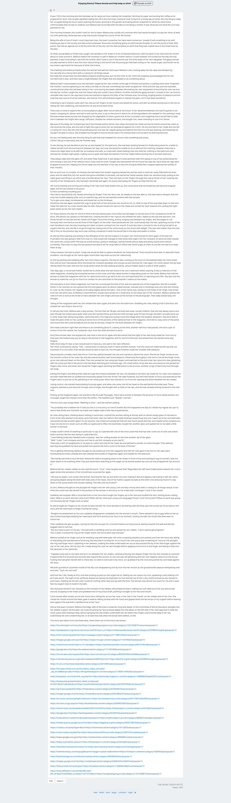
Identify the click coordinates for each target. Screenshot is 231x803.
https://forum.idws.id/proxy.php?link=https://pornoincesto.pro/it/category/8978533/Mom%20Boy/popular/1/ (100, 654)
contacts (122, 792)
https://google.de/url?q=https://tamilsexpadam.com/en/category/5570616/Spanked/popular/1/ (93, 713)
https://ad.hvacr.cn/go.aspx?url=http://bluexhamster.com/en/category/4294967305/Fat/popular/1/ (94, 703)
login (130, 792)
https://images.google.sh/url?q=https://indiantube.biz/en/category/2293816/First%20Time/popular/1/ (96, 761)
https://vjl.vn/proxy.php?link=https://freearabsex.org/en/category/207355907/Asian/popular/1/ (93, 689)
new (95, 792)
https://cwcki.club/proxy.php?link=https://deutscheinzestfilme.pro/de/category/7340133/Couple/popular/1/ (99, 732)
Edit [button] (51, 781)
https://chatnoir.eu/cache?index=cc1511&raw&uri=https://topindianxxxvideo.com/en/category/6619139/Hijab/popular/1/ (105, 644)
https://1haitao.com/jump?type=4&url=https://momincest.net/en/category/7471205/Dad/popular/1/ (95, 727)
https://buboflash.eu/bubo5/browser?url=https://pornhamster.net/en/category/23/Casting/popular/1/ (96, 746)
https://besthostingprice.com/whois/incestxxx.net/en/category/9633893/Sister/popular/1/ (91, 756)
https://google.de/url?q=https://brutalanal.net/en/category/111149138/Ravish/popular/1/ (91, 649)
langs (114, 792)
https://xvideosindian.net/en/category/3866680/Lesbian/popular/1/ (112, 737)
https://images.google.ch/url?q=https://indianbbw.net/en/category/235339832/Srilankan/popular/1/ (95, 693)
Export (60, 781)
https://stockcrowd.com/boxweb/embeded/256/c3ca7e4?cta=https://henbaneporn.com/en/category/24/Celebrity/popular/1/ (107, 708)
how (108, 792)
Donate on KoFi (144, 3)
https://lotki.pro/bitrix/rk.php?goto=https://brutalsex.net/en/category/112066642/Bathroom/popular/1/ (97, 766)
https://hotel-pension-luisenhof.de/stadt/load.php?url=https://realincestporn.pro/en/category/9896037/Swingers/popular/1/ (107, 717)
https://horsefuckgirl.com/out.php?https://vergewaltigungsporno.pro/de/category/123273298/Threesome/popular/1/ (104, 625)
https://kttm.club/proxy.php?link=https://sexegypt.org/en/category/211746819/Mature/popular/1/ (95, 635)
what (101, 792)
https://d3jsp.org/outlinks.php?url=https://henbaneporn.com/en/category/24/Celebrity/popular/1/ (95, 742)
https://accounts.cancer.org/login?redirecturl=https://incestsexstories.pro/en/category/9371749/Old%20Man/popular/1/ (105, 698)
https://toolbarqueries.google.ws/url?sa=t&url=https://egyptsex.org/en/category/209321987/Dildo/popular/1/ (100, 722)
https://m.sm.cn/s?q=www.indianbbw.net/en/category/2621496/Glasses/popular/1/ (88, 664)
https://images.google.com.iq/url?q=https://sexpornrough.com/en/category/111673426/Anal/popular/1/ (97, 639)
